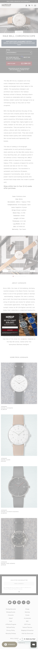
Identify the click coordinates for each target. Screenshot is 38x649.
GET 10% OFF (10, 330)
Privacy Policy (13, 333)
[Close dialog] (36, 314)
